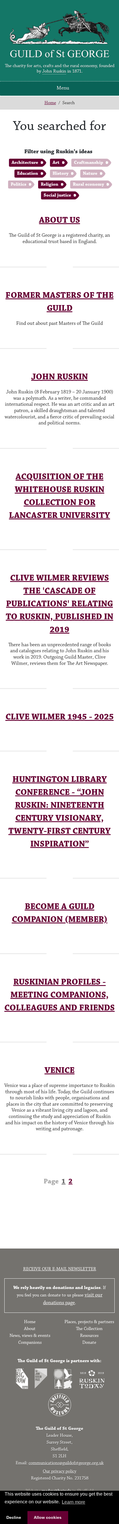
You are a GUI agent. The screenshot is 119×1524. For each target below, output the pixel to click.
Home (50, 103)
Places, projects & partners (89, 1322)
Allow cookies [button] (48, 1517)
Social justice (57, 195)
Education (27, 173)
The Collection (89, 1328)
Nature (90, 173)
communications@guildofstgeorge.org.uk (66, 1463)
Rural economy (88, 184)
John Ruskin (54, 71)
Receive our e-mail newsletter (59, 1269)
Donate (89, 1342)
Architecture (25, 162)
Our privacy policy (59, 1471)
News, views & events (30, 1335)
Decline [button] (13, 1517)
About (30, 1328)
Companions (30, 1342)
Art (56, 162)
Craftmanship (88, 162)
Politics (18, 184)
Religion (49, 184)
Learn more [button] (73, 1502)
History (60, 173)
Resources (89, 1335)
